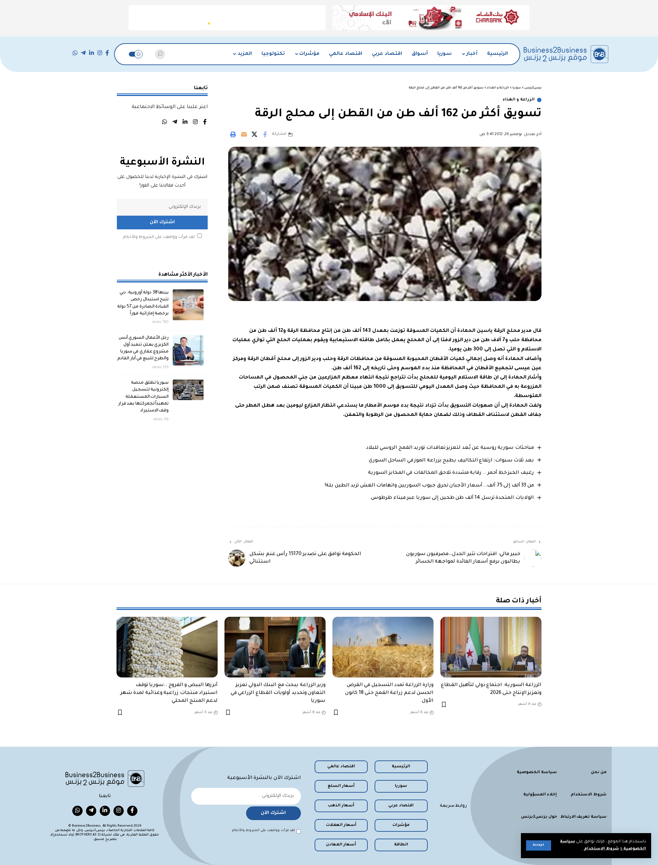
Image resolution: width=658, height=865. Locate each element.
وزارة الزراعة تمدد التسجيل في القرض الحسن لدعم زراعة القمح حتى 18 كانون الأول (389, 693)
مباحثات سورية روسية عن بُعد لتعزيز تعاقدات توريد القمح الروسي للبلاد (450, 448)
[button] (538, 845)
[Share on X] (254, 134)
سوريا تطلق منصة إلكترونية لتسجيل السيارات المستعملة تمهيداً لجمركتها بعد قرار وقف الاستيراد (143, 397)
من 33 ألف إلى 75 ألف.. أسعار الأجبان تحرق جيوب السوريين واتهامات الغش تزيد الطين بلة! (429, 486)
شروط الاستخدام (601, 849)
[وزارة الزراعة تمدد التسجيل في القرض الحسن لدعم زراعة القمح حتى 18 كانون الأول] (383, 647)
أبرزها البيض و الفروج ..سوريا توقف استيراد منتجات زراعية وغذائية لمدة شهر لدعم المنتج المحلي (169, 693)
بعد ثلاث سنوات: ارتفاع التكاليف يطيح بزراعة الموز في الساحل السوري (451, 461)
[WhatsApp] (75, 53)
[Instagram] (100, 53)
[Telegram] (83, 53)
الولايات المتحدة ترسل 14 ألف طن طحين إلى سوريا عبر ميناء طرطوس (452, 498)
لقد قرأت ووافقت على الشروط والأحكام (159, 237)
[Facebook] (107, 53)
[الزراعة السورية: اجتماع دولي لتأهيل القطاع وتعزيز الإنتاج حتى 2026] (490, 647)
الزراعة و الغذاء (519, 100)
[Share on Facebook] (265, 134)
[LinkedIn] (91, 53)
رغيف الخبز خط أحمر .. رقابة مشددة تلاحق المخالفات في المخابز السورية (451, 473)
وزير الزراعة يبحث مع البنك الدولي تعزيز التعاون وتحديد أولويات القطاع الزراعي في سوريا (278, 693)
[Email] (243, 134)
